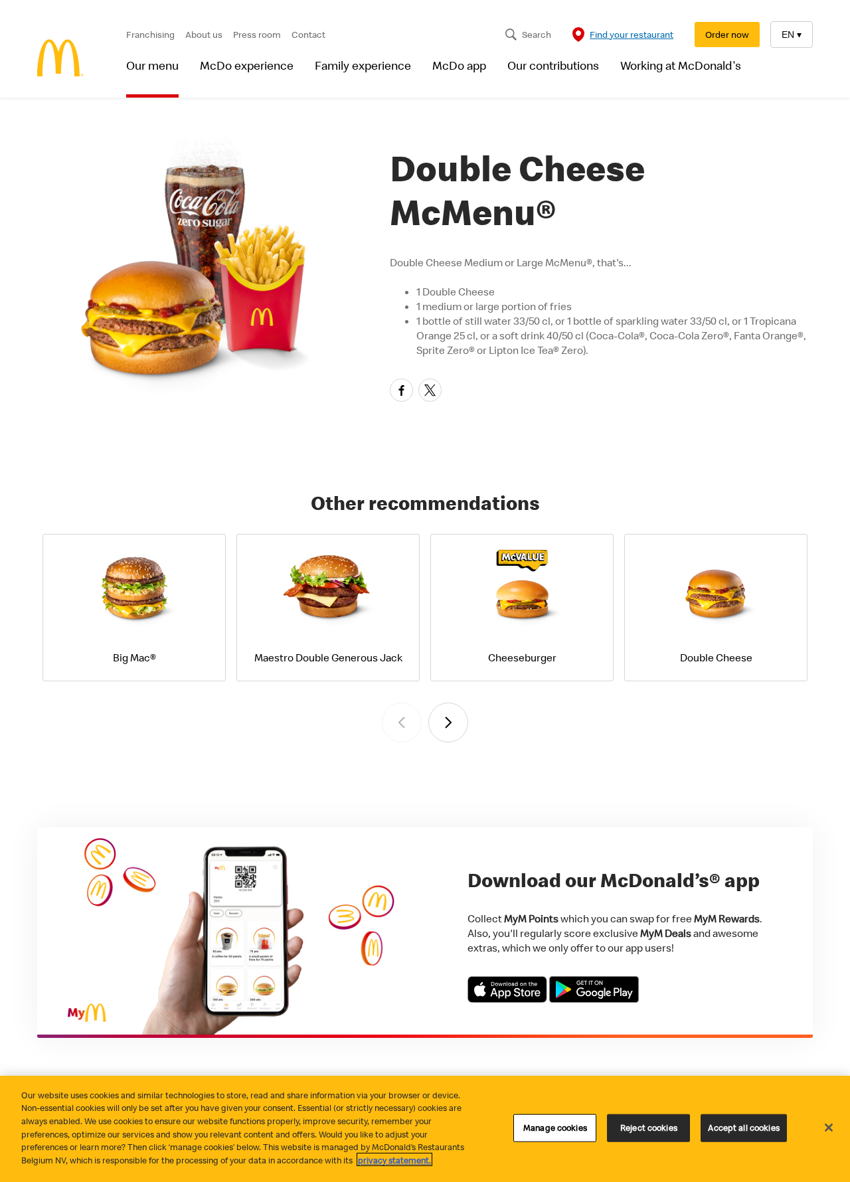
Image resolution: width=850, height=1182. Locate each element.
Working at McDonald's (680, 65)
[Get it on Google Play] (594, 998)
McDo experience (247, 65)
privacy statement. (394, 1159)
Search (536, 35)
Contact (308, 35)
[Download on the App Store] (508, 998)
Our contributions (553, 65)
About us (203, 35)
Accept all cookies (743, 1127)
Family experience (363, 65)
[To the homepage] (60, 59)
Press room (257, 35)
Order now (727, 35)
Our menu (152, 65)
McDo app (459, 65)
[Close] (828, 1127)
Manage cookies (555, 1127)
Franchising (150, 35)
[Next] (448, 722)
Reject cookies (648, 1127)
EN (792, 34)
